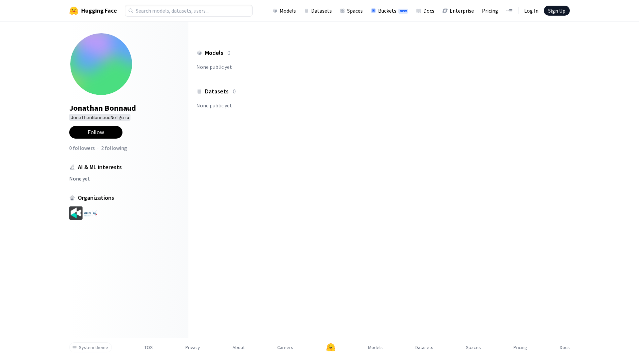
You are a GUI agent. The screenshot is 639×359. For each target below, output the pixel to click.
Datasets (321, 10)
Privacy (192, 347)
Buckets (392, 10)
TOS (148, 347)
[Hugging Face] (330, 347)
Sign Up (556, 10)
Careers (285, 347)
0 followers (82, 148)
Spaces (355, 10)
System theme (93, 347)
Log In (531, 10)
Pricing (490, 10)
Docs (428, 10)
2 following (114, 148)
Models (288, 10)
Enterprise (462, 10)
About (239, 347)
